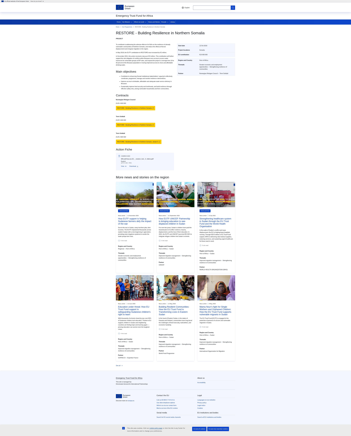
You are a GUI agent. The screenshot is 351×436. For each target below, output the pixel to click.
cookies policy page (155, 428)
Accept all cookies (199, 429)
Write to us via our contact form (166, 405)
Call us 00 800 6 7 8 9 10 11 (166, 400)
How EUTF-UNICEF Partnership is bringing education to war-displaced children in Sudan (174, 221)
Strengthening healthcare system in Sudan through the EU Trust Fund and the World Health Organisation (215, 222)
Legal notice (201, 405)
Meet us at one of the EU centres (167, 408)
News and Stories (154, 22)
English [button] (187, 7)
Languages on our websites (206, 400)
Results (163, 22)
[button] (124, 166)
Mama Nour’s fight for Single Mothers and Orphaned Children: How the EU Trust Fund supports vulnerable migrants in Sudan (215, 311)
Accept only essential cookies (218, 429)
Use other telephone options (166, 402)
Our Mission (126, 22)
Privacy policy (201, 402)
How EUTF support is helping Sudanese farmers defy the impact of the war (134, 221)
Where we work (139, 22)
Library (172, 22)
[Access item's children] (131, 22)
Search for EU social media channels (169, 417)
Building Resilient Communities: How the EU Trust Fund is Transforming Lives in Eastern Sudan (174, 311)
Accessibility (201, 382)
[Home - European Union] (125, 7)
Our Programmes (127, 27)
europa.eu (131, 400)
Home (119, 22)
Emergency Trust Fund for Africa (129, 378)
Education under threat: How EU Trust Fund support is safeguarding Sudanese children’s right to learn (134, 311)
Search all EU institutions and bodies (209, 417)
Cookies (200, 408)
